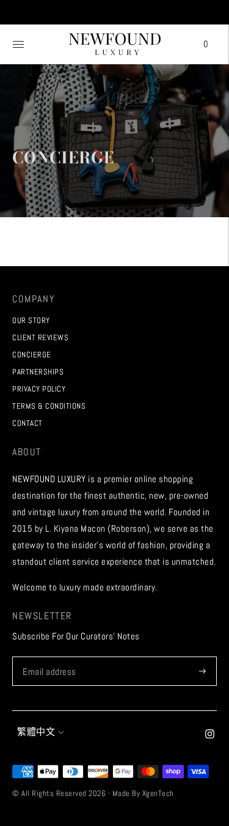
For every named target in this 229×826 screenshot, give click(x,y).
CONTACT (27, 423)
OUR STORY (31, 320)
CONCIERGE (31, 354)
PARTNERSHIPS (38, 371)
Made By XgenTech (143, 793)
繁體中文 (36, 731)
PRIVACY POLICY (38, 389)
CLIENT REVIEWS (40, 337)
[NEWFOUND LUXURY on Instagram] (209, 735)
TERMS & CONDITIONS (48, 406)
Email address (48, 657)
